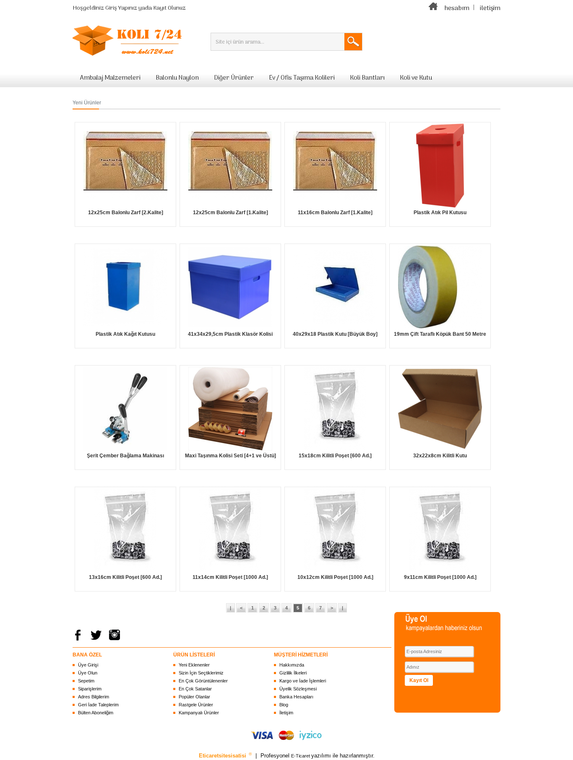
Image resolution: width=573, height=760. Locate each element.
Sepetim (86, 680)
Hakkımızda (291, 664)
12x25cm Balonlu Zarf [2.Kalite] (125, 212)
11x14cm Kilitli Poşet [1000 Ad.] (230, 577)
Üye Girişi (88, 664)
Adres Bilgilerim (93, 696)
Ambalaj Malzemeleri (110, 78)
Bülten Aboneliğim (95, 712)
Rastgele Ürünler (196, 704)
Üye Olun (87, 672)
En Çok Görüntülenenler (203, 680)
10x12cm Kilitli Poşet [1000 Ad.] (335, 577)
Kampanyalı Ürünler (199, 712)
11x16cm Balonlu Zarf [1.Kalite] (335, 212)
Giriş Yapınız (121, 8)
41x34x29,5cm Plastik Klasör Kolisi (230, 334)
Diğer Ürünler (234, 78)
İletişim (286, 712)
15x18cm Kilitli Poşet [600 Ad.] (335, 456)
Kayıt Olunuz (169, 8)
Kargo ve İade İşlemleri (302, 680)
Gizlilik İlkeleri (293, 672)
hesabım (456, 8)
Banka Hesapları (296, 696)
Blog (283, 704)
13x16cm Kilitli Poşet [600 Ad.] (125, 577)
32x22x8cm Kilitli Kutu (440, 456)
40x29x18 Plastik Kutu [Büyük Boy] (335, 334)
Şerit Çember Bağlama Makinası (125, 456)
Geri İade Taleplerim (98, 704)
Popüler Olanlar (194, 696)
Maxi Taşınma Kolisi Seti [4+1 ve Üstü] (230, 456)
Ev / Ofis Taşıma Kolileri (302, 78)
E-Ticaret (301, 755)
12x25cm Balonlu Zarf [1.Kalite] (230, 212)
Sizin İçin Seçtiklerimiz (201, 672)
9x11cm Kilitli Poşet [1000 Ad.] (440, 577)
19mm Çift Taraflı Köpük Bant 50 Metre (440, 334)
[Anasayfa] (433, 8)
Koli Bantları (367, 78)
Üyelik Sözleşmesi (298, 688)
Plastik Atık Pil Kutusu (440, 212)
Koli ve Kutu (416, 78)
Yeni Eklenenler (194, 664)
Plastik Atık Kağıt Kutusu (125, 334)
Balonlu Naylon (177, 78)
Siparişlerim (90, 688)
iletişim (490, 8)
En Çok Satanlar (195, 688)
